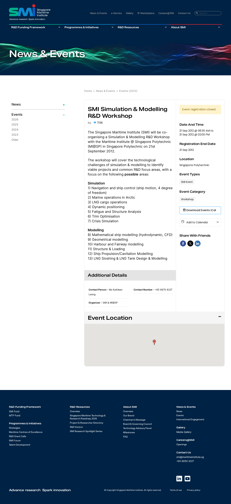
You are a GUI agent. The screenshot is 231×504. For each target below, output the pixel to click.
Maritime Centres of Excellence (25, 432)
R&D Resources (128, 27)
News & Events (98, 13)
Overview (75, 411)
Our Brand (128, 415)
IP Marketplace (145, 13)
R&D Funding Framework (28, 27)
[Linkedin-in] (179, 479)
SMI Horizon (76, 427)
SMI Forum (15, 440)
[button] (154, 342)
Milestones (129, 432)
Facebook (183, 243)
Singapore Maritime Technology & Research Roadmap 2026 (88, 417)
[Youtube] (187, 479)
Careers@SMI (166, 13)
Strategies (14, 428)
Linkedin (198, 243)
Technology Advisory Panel (137, 428)
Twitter (190, 243)
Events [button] (16, 114)
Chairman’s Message (134, 420)
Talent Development (19, 445)
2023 (14, 134)
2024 (14, 129)
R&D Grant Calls (17, 436)
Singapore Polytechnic (194, 165)
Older (14, 139)
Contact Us (184, 13)
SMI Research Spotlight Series (86, 431)
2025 (14, 124)
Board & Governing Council (137, 424)
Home (88, 91)
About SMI (178, 27)
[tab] (38, 104)
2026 (14, 119)
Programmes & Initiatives (81, 27)
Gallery (129, 13)
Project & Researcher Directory (86, 423)
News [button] (16, 104)
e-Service (116, 13)
